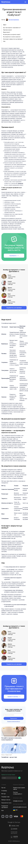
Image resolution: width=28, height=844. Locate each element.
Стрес (6, 157)
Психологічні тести (6, 802)
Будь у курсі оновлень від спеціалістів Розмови (13, 710)
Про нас (3, 787)
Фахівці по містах (5, 799)
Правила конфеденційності (13, 721)
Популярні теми (5, 796)
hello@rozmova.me (18, 801)
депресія (20, 183)
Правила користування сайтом (19, 788)
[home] (5, 2)
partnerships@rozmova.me (20, 807)
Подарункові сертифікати (4, 806)
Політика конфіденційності (17, 793)
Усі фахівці (4, 790)
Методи (3, 793)
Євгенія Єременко (14, 19)
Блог (2, 810)
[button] (25, 2)
